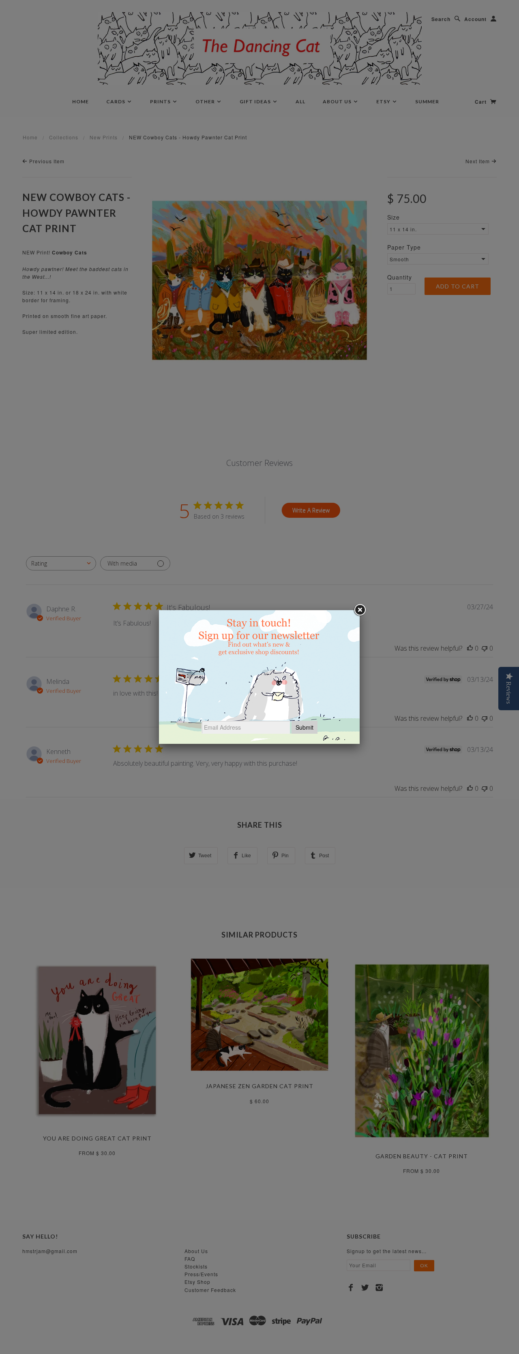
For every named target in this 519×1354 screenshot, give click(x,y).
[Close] (359, 610)
